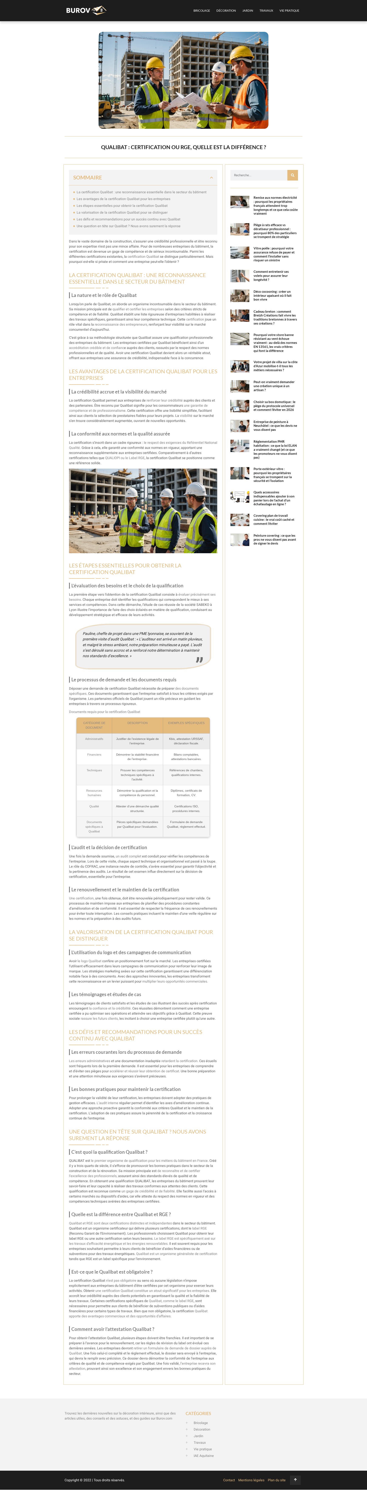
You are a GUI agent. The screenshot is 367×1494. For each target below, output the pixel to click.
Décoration (226, 10)
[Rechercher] (292, 175)
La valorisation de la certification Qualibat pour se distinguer (122, 212)
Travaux (266, 10)
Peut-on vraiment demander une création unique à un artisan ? (274, 386)
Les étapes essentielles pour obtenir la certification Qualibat (122, 205)
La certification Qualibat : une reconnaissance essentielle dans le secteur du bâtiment (141, 192)
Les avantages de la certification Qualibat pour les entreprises (123, 199)
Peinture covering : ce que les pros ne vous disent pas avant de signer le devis (275, 539)
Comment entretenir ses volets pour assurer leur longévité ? (271, 275)
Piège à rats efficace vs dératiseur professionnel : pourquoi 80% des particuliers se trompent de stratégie (275, 231)
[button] (211, 177)
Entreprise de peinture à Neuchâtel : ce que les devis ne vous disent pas (275, 426)
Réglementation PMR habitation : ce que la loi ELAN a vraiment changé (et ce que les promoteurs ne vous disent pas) (275, 449)
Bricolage (201, 10)
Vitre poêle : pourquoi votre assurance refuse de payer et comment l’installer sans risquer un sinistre (274, 254)
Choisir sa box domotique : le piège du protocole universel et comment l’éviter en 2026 (274, 406)
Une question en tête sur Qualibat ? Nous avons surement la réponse (129, 226)
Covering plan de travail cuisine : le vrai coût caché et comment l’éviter (274, 519)
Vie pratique (289, 10)
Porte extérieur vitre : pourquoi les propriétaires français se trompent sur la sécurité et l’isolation (273, 475)
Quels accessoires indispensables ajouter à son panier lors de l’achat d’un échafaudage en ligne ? (274, 498)
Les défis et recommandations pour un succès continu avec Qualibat (128, 219)
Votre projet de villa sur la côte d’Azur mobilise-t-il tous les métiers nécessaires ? (276, 366)
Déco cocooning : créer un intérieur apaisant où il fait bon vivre (273, 295)
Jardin (247, 10)
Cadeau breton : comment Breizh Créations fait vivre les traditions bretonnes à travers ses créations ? (275, 317)
